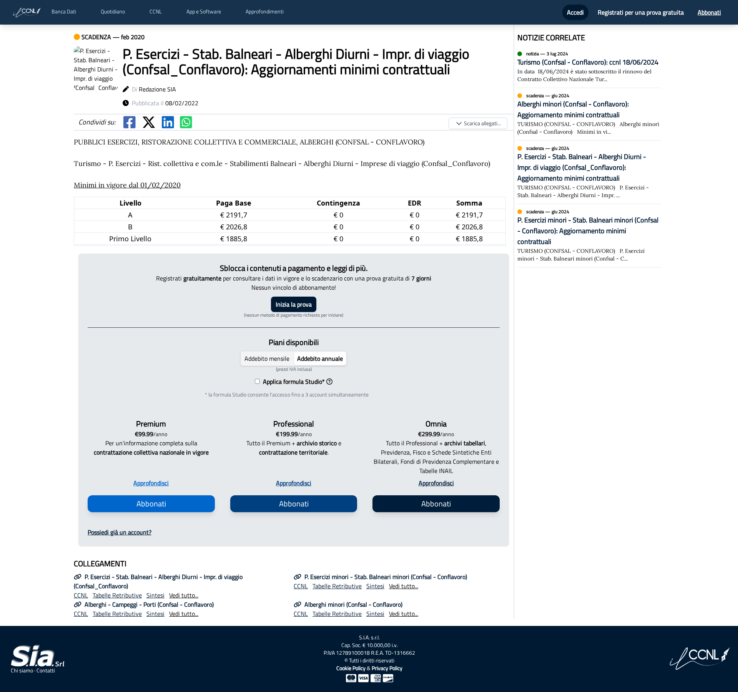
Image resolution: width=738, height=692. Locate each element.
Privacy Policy (387, 668)
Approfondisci (151, 483)
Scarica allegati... (482, 123)
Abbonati (709, 12)
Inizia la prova (294, 304)
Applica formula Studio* (292, 381)
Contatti (46, 670)
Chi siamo (22, 670)
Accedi (575, 12)
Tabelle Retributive (117, 595)
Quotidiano (113, 11)
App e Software (203, 11)
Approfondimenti (265, 11)
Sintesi (155, 595)
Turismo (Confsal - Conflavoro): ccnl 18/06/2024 (587, 62)
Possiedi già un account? (119, 532)
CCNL (156, 11)
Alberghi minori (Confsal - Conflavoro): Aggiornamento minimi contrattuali (573, 109)
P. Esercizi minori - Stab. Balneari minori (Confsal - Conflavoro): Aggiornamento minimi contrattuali (587, 231)
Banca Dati (64, 11)
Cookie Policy (351, 668)
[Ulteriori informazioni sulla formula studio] (329, 381)
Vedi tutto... (183, 595)
